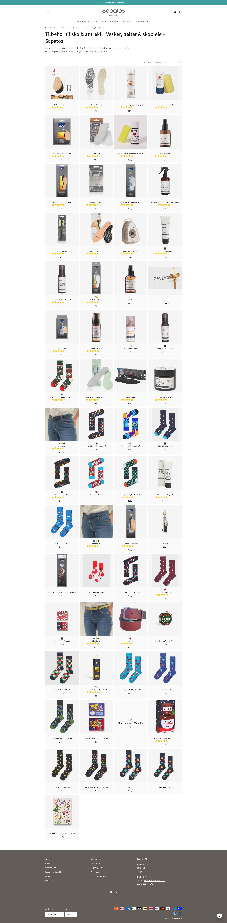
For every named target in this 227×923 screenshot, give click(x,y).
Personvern (49, 880)
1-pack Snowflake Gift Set (165, 641)
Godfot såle (130, 397)
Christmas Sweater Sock (62, 397)
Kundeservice (50, 868)
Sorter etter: (147, 62)
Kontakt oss (50, 863)
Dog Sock (130, 787)
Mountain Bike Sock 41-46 (62, 738)
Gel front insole (96, 202)
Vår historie (95, 863)
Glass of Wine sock (165, 592)
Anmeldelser (96, 872)
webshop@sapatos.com (154, 880)
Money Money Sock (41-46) (130, 495)
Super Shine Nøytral (131, 251)
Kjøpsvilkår (49, 876)
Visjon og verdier (97, 868)
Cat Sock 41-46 (165, 787)
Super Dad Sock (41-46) (130, 446)
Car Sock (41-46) (61, 544)
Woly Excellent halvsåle (62, 154)
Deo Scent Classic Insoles (96, 397)
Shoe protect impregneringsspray (131, 105)
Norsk (70, 914)
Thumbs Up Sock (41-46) (96, 446)
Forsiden (57, 28)
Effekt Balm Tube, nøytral (165, 105)
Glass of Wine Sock (165, 446)
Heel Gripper (96, 154)
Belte (131, 641)
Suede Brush (62, 251)
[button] (48, 12)
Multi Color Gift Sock (62, 690)
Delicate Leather (165, 397)
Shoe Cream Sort (165, 251)
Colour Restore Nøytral (62, 300)
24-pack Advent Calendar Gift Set (62, 833)
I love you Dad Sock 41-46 (131, 690)
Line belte (62, 446)
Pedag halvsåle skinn (62, 105)
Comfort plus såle (131, 544)
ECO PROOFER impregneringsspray (165, 202)
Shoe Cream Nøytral (165, 495)
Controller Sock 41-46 (165, 690)
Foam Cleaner (96, 349)
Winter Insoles (96, 105)
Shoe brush (165, 544)
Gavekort (165, 300)
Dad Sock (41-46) (96, 495)
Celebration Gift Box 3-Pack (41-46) (96, 690)
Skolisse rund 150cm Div (131, 723)
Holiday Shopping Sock (130, 592)
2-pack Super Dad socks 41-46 (96, 738)
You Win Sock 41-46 (62, 787)
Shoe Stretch (165, 154)
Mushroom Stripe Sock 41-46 (96, 787)
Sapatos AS (178, 918)
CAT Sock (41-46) (62, 495)
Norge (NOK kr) (53, 914)
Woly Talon (62, 349)
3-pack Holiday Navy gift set (165, 738)
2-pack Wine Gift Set (62, 641)
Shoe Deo (130, 300)
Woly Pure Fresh (96, 300)
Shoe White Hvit (130, 349)
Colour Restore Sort (165, 349)
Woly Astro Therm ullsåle (131, 202)
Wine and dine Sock (96, 592)
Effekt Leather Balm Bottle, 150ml (130, 154)
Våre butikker (96, 859)
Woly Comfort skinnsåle (62, 202)
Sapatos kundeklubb (53, 872)
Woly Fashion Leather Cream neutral (62, 592)
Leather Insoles (96, 251)
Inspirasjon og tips (98, 876)
